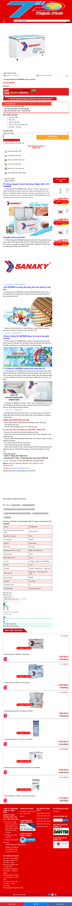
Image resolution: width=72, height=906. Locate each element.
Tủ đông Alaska (16, 333)
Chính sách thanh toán (43, 816)
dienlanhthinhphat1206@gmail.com (19, 468)
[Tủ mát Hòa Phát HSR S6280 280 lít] (60, 191)
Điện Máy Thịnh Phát (10, 413)
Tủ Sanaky (7, 403)
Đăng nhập (8, 595)
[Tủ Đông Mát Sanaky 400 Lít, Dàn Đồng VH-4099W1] (36, 699)
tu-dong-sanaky (16, 505)
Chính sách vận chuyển (43, 821)
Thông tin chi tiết (9, 178)
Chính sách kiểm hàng (43, 824)
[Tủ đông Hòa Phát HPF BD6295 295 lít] (60, 232)
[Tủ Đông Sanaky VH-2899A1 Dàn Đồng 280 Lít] (36, 671)
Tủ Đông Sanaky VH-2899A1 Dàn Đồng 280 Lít (17, 682)
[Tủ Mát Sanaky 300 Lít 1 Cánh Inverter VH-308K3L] (36, 728)
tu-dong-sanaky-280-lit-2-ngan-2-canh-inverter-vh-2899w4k (19, 509)
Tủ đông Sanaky (9, 240)
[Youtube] (55, 894)
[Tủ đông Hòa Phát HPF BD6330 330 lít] (60, 212)
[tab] (27, 179)
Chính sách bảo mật (42, 818)
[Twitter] (52, 894)
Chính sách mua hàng (43, 813)
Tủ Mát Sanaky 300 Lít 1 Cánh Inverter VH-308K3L (18, 739)
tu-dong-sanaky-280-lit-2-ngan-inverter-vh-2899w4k (17, 513)
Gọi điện (12, 904)
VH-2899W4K (18, 292)
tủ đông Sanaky (31, 375)
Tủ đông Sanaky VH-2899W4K (13, 189)
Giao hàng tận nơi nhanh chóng (14, 139)
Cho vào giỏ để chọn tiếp (52, 137)
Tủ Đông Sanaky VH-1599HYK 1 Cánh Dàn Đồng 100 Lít (19, 796)
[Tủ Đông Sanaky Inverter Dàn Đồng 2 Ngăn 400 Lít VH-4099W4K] (36, 756)
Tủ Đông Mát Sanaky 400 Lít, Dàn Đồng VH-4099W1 (18, 711)
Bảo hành (56, 811)
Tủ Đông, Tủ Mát (19, 458)
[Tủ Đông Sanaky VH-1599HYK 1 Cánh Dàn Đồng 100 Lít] (36, 784)
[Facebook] (49, 894)
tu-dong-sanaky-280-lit (28, 505)
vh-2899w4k (7, 517)
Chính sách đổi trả (42, 826)
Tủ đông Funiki (17, 410)
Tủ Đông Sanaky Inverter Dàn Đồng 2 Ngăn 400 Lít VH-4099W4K (22, 767)
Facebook (60, 904)
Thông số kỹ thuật (9, 181)
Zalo (36, 904)
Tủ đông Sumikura (19, 284)
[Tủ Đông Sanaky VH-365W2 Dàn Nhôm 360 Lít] (36, 643)
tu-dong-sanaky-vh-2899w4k (40, 513)
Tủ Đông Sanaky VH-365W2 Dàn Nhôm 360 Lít (17, 654)
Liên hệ (22, 816)
